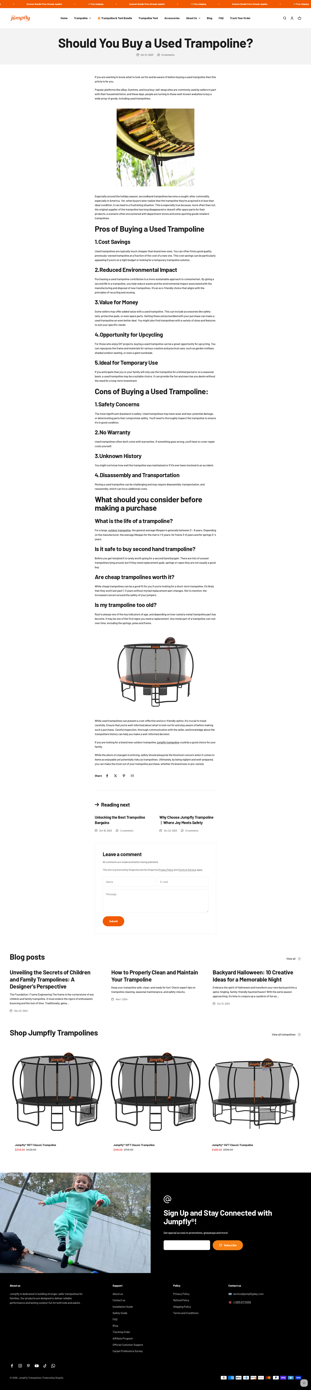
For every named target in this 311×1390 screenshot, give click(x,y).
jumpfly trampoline (168, 742)
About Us (191, 18)
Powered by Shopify (52, 1377)
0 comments (167, 54)
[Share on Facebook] (107, 776)
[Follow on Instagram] (20, 1366)
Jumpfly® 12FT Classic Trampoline (134, 1144)
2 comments (126, 830)
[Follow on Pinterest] (28, 1366)
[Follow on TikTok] (45, 1366)
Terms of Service (187, 869)
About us (118, 1293)
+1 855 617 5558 (242, 1302)
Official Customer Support (128, 1344)
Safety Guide (120, 1312)
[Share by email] (132, 776)
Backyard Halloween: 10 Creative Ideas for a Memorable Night (253, 976)
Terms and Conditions (185, 1312)
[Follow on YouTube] (37, 1366)
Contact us (119, 1300)
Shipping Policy (182, 1306)
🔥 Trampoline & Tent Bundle (114, 18)
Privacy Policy (165, 869)
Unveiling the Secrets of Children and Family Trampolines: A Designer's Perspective (50, 979)
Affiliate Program (123, 1338)
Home (64, 18)
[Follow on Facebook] (12, 1366)
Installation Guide (123, 1306)
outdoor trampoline (119, 530)
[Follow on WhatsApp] (53, 1366)
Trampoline (81, 18)
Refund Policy (181, 1300)
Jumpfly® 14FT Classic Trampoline (232, 1144)
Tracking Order (121, 1331)
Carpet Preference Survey (128, 1351)
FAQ (221, 18)
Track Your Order (240, 18)
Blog (209, 18)
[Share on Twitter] (115, 776)
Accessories (172, 18)
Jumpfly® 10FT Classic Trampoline (35, 1144)
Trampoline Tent (148, 18)
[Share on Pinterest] (124, 776)
